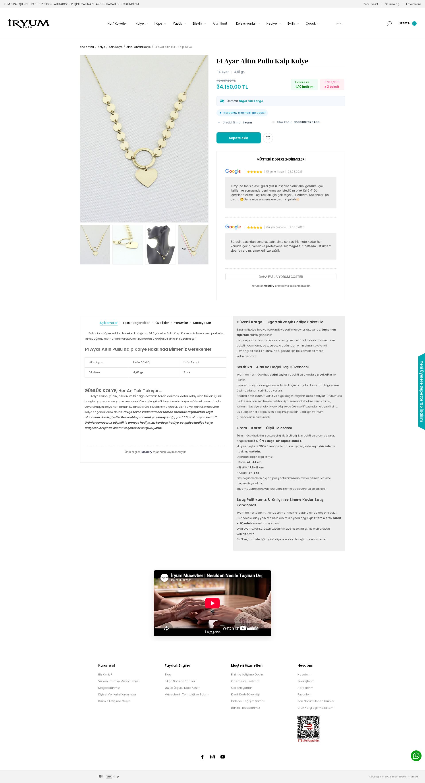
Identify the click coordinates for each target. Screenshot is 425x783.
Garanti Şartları (242, 688)
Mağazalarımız (109, 688)
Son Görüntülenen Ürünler (316, 701)
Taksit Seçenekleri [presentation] (136, 323)
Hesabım (304, 674)
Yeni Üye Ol (370, 4)
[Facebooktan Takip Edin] (202, 756)
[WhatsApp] (416, 756)
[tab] (109, 323)
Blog (168, 674)
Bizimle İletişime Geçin (114, 701)
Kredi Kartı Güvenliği (245, 694)
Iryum (247, 122)
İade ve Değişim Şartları (248, 701)
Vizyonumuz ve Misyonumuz (118, 681)
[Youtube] (222, 756)
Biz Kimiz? (105, 674)
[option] (95, 244)
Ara (389, 23)
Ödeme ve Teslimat (245, 681)
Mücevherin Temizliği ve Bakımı (187, 694)
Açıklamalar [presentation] (109, 323)
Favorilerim (305, 694)
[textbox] (360, 23)
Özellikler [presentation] (162, 323)
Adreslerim (305, 688)
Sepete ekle (238, 138)
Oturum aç (392, 4)
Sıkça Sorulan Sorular (180, 681)
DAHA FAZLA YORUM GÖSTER (281, 276)
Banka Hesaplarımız (245, 708)
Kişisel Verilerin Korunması (117, 694)
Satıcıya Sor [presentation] (202, 323)
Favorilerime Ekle (268, 138)
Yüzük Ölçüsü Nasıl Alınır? (182, 688)
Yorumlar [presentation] (181, 323)
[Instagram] (212, 756)
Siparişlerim (306, 681)
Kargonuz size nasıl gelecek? (245, 113)
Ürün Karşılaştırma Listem (315, 708)
